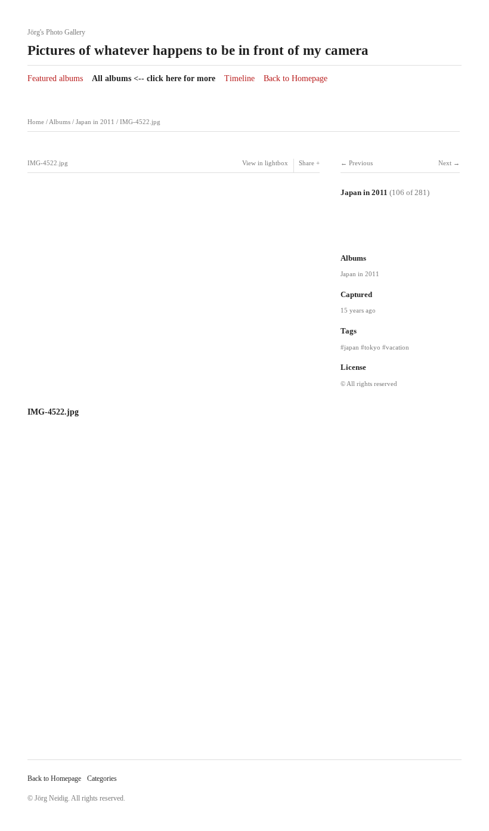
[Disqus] (173, 592)
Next (444, 163)
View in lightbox (265, 163)
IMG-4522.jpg (140, 122)
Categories (102, 778)
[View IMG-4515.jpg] (358, 233)
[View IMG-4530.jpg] (437, 233)
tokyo (372, 347)
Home (35, 122)
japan (351, 347)
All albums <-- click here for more (153, 78)
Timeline (239, 78)
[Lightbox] (173, 396)
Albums (59, 122)
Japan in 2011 (95, 122)
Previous (361, 163)
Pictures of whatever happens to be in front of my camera (198, 50)
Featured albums (55, 78)
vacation (397, 347)
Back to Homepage (295, 78)
